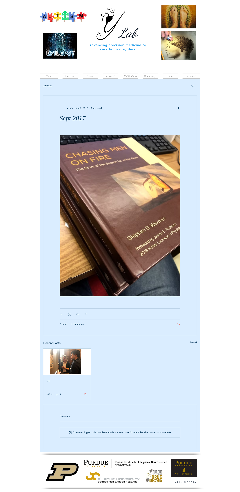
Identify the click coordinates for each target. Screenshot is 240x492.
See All (193, 342)
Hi (48, 380)
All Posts (47, 85)
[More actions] (178, 108)
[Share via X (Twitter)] (69, 314)
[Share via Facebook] (61, 314)
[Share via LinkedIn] (77, 314)
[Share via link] (85, 314)
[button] (192, 85)
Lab (128, 33)
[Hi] (67, 362)
